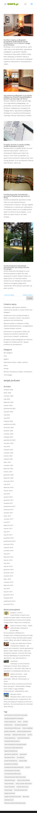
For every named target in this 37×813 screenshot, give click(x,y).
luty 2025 (7, 418)
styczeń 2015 (8, 592)
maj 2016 (7, 554)
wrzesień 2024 (9, 427)
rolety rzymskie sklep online (24, 783)
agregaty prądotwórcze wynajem (14, 718)
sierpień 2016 (8, 547)
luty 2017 (7, 532)
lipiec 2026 (7, 393)
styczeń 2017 (8, 535)
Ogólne (6, 359)
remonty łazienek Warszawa (13, 774)
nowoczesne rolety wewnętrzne (14, 748)
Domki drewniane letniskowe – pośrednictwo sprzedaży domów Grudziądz (16, 267)
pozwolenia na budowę (11, 764)
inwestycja (7, 735)
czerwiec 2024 (8, 434)
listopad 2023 (8, 437)
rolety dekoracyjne (10, 780)
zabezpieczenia (9, 800)
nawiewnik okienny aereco (12, 741)
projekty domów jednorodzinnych (14, 767)
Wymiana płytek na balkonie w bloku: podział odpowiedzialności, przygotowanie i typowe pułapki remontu (18, 325)
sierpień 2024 (8, 431)
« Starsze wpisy (9, 295)
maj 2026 (7, 399)
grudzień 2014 (9, 595)
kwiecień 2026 (8, 402)
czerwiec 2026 (8, 396)
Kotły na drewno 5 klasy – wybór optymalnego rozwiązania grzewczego (21, 628)
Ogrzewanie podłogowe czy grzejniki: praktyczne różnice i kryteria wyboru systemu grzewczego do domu (18, 97)
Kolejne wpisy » (28, 295)
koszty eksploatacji (10, 738)
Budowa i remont (16, 613)
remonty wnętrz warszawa (12, 770)
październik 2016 (9, 541)
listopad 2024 (8, 421)
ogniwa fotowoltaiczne (11, 751)
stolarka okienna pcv (22, 787)
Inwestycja (14, 661)
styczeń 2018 (8, 497)
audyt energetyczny (10, 721)
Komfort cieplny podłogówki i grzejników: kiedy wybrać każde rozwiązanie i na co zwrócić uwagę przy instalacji (17, 42)
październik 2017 (9, 506)
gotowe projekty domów (24, 731)
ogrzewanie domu (10, 757)
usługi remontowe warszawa (13, 796)
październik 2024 (9, 424)
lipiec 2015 (7, 579)
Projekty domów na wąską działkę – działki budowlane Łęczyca (17, 145)
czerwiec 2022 (8, 453)
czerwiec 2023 (8, 443)
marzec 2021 (8, 472)
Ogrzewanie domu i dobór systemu (16, 362)
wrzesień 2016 (9, 544)
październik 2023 (9, 440)
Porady (6, 368)
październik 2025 (9, 408)
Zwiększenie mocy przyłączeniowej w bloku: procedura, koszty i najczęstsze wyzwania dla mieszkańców (17, 317)
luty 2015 (7, 588)
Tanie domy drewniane (20, 790)
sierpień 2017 (8, 513)
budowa (25, 721)
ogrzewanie (23, 754)
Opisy (6, 365)
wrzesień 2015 (9, 573)
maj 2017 (7, 522)
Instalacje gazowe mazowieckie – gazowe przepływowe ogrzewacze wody (17, 196)
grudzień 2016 (9, 538)
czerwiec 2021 (8, 465)
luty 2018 (7, 494)
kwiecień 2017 (8, 525)
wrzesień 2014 (9, 604)
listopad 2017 (8, 503)
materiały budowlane (23, 738)
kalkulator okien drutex (19, 735)
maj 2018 (7, 484)
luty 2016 (7, 563)
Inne (5, 356)
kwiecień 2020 (8, 478)
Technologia (8, 375)
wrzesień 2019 (9, 481)
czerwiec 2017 (8, 519)
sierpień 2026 (8, 390)
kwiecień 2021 (8, 469)
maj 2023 (7, 446)
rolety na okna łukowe (23, 780)
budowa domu (9, 725)
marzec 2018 (8, 491)
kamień (30, 735)
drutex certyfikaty (27, 728)
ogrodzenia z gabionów (11, 754)
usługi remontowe (10, 793)
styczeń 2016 (8, 566)
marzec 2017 (8, 528)
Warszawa (26, 796)
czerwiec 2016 (8, 551)
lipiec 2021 (7, 462)
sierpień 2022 (8, 450)
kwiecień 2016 (8, 557)
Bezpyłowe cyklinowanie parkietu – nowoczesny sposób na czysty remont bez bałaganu (18, 309)
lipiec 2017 (7, 516)
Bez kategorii (8, 353)
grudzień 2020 (9, 475)
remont (27, 767)
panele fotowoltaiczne (11, 761)
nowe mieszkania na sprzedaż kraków (15, 744)
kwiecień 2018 (8, 487)
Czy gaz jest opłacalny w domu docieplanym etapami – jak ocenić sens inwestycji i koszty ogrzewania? (18, 645)
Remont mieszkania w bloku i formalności (18, 372)
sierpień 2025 (8, 412)
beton (19, 721)
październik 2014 (9, 601)
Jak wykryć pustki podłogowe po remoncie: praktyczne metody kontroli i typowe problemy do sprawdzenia (18, 342)
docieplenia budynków (21, 725)
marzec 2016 (8, 560)
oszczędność (20, 757)
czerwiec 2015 (8, 582)
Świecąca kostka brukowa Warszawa (15, 803)
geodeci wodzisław (10, 731)
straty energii (8, 790)
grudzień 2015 (9, 569)
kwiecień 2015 (8, 585)
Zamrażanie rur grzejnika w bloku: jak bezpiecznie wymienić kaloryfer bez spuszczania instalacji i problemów (17, 334)
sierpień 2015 (8, 576)
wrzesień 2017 (9, 510)
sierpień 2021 (8, 459)
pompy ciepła (23, 761)
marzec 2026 (8, 405)
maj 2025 (7, 415)
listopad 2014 (8, 598)
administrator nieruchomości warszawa (16, 715)
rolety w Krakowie (10, 787)
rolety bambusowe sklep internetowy (15, 777)
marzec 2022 (8, 456)
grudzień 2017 (9, 500)
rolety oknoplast (9, 783)
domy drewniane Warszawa (12, 728)
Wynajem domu (15, 694)
